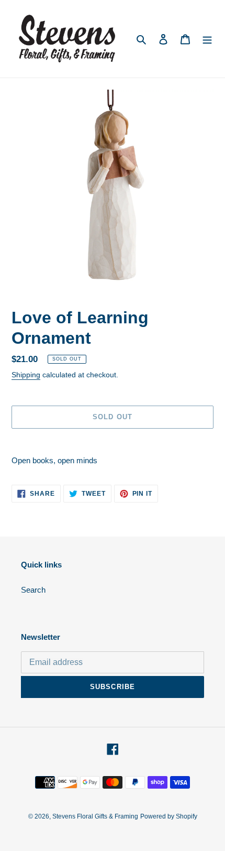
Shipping (26, 374)
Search (33, 589)
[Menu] (207, 39)
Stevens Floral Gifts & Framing (95, 816)
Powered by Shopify (168, 816)
